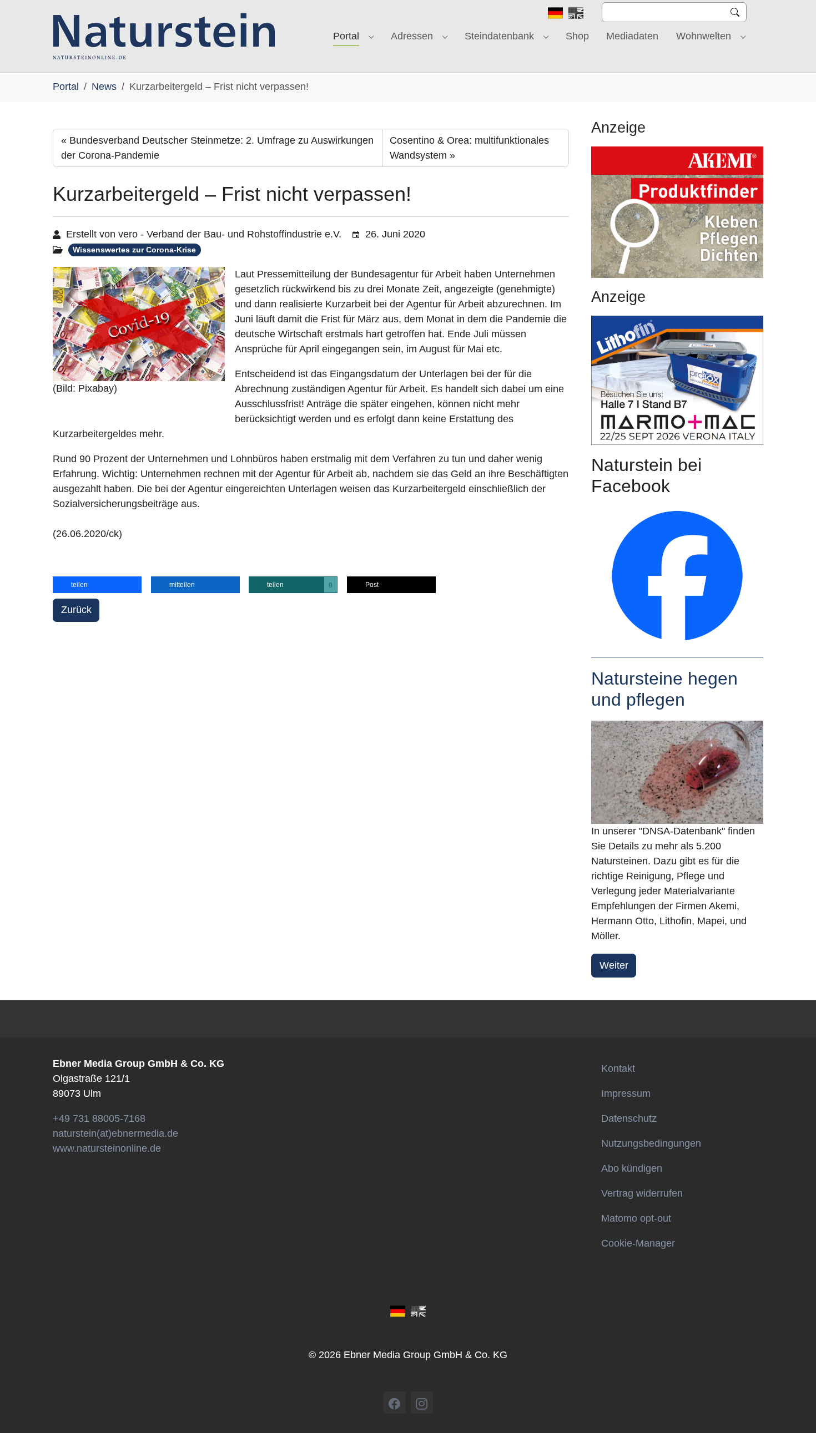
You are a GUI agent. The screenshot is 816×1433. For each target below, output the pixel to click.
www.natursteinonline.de (107, 1148)
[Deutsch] (555, 12)
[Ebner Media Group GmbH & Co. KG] (164, 36)
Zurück (76, 609)
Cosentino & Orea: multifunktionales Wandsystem (469, 148)
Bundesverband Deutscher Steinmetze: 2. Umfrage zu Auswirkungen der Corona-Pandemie (217, 148)
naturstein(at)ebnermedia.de (115, 1133)
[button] (97, 584)
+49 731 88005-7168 (99, 1118)
